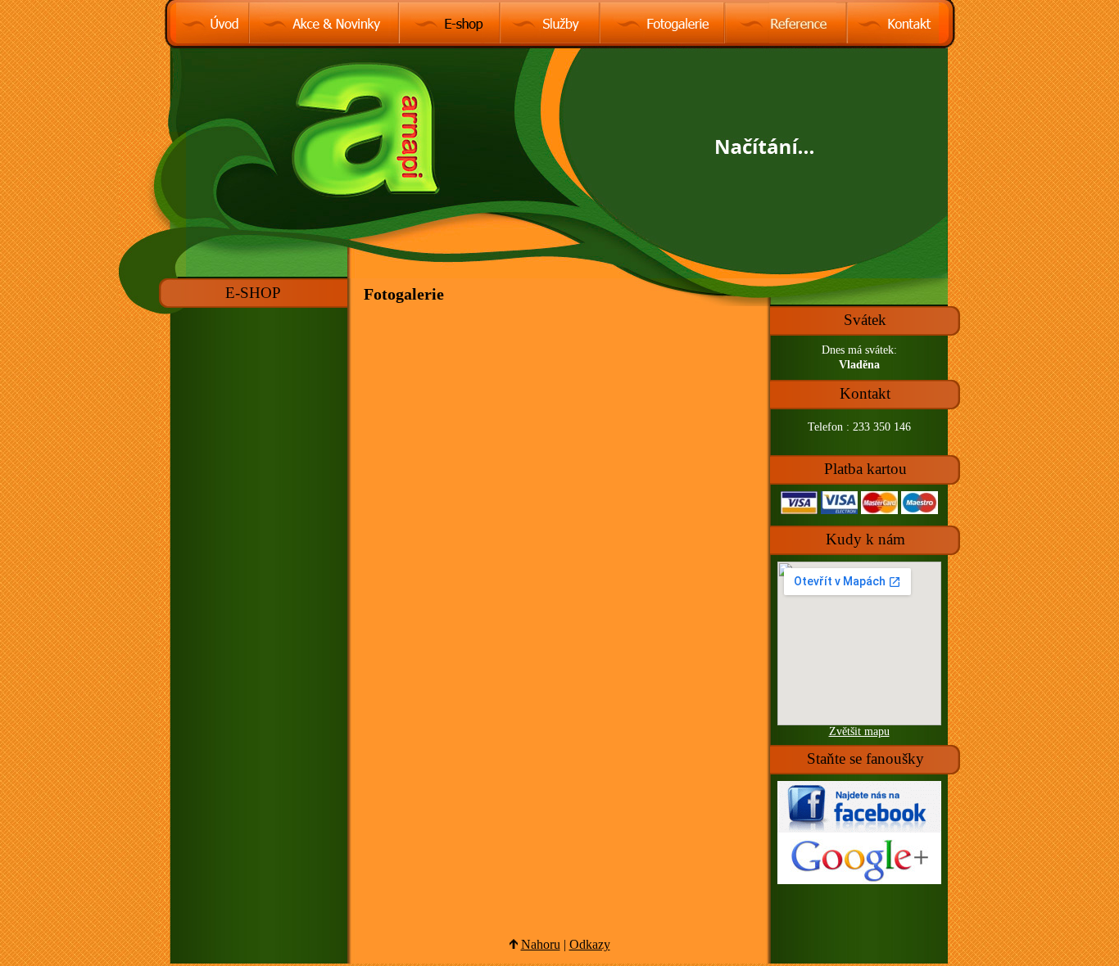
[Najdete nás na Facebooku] (859, 828)
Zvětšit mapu (859, 731)
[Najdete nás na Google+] (859, 880)
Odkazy (589, 944)
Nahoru (540, 944)
